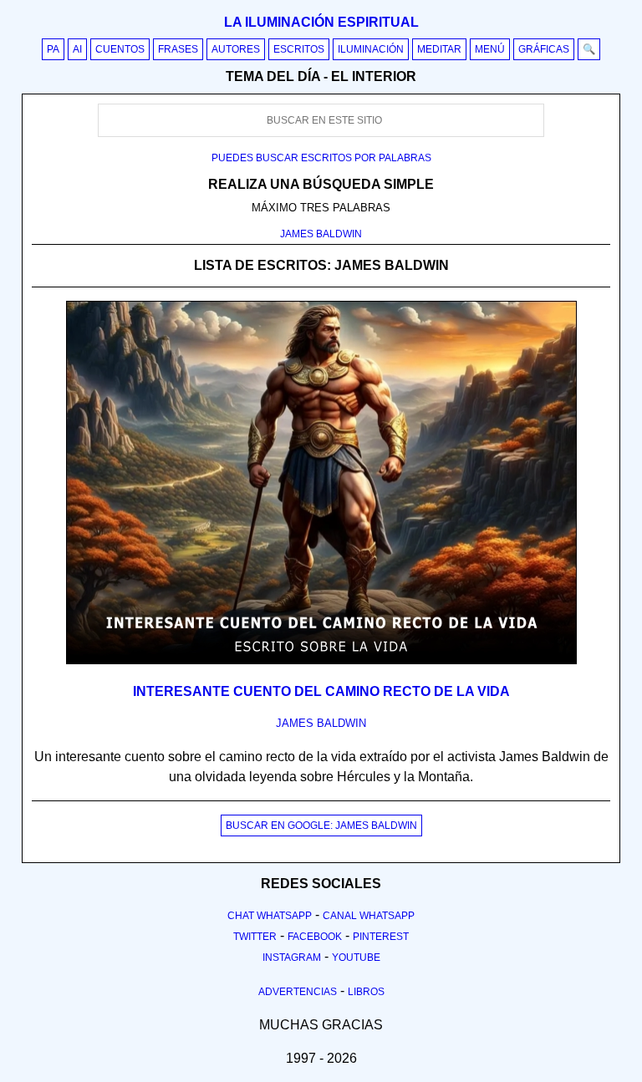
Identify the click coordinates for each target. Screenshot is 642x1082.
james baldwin (321, 723)
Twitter (255, 936)
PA (53, 49)
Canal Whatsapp (369, 916)
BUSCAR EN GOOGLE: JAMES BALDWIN (321, 825)
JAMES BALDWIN (321, 234)
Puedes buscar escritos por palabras (321, 158)
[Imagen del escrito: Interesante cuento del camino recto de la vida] (321, 661)
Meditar (439, 49)
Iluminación (371, 49)
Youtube (356, 957)
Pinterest (381, 936)
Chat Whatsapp (269, 916)
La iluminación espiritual (321, 22)
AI (77, 49)
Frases (178, 49)
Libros (366, 992)
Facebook (315, 936)
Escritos (298, 49)
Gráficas (543, 49)
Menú (490, 49)
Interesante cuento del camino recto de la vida (321, 691)
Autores (235, 49)
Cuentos (120, 49)
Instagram (291, 957)
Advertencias (297, 992)
